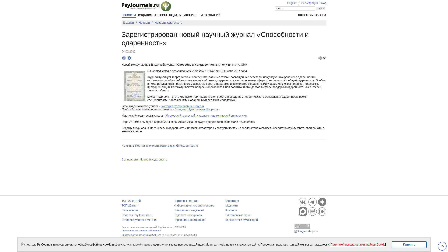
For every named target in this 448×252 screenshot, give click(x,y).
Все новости (130, 159)
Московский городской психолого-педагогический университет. (206, 115)
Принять (409, 244)
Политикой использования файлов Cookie (357, 244)
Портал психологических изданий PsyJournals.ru (166, 145)
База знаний (210, 15)
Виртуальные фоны (238, 215)
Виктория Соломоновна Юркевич (182, 106)
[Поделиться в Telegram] (129, 58)
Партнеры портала (186, 200)
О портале (232, 200)
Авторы (160, 15)
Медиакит (231, 205)
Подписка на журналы (188, 215)
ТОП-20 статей (131, 200)
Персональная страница (189, 219)
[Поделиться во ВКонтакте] (124, 58)
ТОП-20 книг (130, 205)
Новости (129, 15)
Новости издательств (153, 159)
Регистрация (309, 3)
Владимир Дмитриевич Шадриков (197, 109)
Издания (145, 15)
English (291, 3)
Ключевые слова (312, 15)
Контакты (231, 210)
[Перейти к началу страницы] (442, 246)
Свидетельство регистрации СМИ (139, 235)
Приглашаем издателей (189, 210)
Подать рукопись (183, 15)
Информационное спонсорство (194, 205)
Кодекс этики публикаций (241, 219)
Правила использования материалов (141, 230)
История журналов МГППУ (139, 219)
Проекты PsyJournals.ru (137, 215)
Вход (323, 3)
